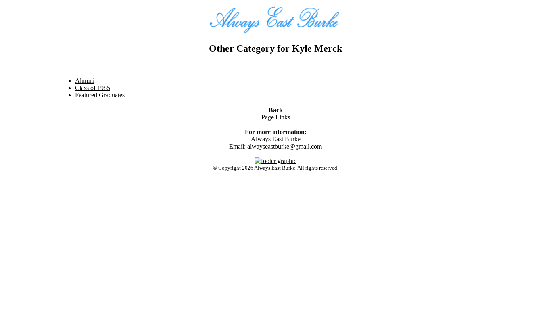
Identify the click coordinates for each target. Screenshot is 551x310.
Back (276, 110)
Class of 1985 (92, 87)
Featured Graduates (100, 95)
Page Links (275, 117)
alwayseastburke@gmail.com (284, 146)
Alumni (84, 80)
